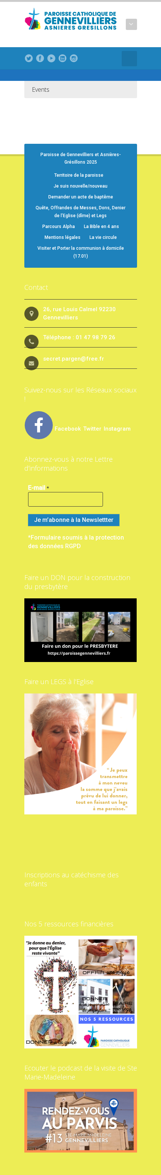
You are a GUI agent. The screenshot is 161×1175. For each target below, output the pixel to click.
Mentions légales (62, 237)
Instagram (117, 428)
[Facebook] (40, 58)
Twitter (93, 428)
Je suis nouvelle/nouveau (80, 186)
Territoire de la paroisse (78, 175)
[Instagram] (73, 58)
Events (40, 89)
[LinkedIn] (62, 58)
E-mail (38, 487)
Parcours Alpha (58, 226)
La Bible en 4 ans (101, 226)
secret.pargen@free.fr (73, 358)
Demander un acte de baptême (80, 197)
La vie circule (103, 237)
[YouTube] (51, 58)
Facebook (67, 428)
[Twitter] (28, 58)
